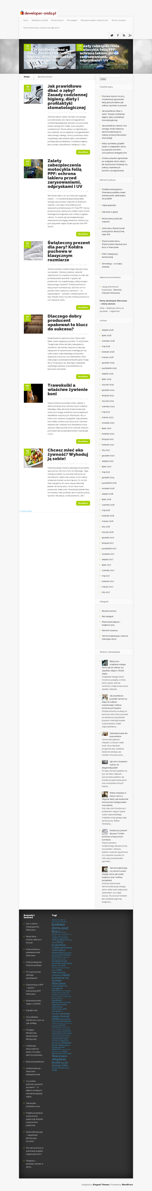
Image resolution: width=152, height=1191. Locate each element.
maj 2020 (106, 472)
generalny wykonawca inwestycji (62, 950)
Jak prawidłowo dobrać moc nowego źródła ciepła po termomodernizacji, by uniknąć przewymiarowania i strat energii (114, 132)
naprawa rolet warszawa (59, 1005)
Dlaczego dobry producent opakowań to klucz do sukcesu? (68, 322)
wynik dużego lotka (60, 1064)
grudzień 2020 (108, 456)
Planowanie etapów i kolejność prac (94, 20)
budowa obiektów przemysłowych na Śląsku (61, 934)
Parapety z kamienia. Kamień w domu (34, 1164)
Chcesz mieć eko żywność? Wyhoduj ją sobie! (68, 454)
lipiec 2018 (106, 499)
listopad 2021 (108, 439)
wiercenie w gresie (110, 212)
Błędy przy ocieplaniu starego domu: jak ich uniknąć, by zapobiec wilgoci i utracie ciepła (114, 667)
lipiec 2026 (106, 335)
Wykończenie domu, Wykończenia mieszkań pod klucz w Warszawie (114, 244)
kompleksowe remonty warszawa (62, 962)
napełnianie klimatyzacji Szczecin (61, 1001)
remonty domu (57, 1031)
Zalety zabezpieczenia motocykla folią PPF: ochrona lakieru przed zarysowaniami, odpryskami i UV (99, 53)
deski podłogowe (59, 940)
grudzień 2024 (108, 390)
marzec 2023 (107, 417)
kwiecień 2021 (108, 445)
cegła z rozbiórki (62, 936)
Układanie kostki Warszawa (61, 1043)
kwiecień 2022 (108, 434)
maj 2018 (106, 510)
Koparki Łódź (32, 1010)
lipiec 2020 (106, 466)
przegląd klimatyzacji (59, 1026)
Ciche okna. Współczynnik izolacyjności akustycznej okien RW (113, 231)
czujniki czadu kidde (60, 938)
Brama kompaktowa (35, 1062)
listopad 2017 (108, 543)
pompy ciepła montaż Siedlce (61, 1016)
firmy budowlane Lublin (59, 945)
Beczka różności (57, 20)
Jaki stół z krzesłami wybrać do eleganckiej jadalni (114, 764)
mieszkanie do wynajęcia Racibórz (59, 988)
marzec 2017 (107, 587)
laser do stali (58, 965)
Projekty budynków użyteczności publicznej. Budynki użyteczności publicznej (34, 1119)
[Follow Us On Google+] (130, 35)
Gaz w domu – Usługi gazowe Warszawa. (32, 927)
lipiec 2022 (106, 428)
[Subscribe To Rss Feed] (124, 35)
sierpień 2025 (107, 374)
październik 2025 (109, 368)
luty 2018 (106, 527)
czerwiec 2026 (108, 341)
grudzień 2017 (108, 537)
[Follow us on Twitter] (112, 35)
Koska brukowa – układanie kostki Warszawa (33, 952)
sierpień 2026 (108, 330)
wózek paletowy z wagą (61, 1069)
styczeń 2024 (108, 401)
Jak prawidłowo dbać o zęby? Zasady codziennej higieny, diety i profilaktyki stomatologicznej (50, 55)
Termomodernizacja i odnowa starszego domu (41, 28)
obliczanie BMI (59, 1009)
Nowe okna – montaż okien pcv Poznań (34, 939)
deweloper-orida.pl (48, 64)
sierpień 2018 (107, 494)
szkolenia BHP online (60, 1039)
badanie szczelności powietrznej (59, 921)
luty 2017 (106, 592)
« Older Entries (25, 511)
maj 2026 (106, 346)
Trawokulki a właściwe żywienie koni (68, 389)
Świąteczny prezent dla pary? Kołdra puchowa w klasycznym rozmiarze (69, 251)
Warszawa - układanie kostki (60, 1059)
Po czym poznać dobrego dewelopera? (33, 975)
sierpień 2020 (108, 461)
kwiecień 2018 (108, 516)
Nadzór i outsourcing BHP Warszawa (61, 997)
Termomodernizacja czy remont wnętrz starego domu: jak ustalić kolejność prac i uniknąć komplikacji (114, 874)
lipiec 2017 (106, 565)
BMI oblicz (63, 922)
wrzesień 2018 (108, 488)
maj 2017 (106, 576)
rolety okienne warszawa (60, 1037)
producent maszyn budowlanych (61, 1020)
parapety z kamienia (57, 1012)
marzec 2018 (107, 521)
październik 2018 (109, 483)
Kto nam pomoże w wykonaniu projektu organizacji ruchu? (34, 1151)
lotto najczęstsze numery (59, 972)
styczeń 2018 (108, 532)
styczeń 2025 (108, 385)
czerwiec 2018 (108, 505)
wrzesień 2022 (108, 423)
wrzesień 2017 (108, 554)
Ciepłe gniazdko (109, 205)
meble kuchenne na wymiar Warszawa (61, 979)
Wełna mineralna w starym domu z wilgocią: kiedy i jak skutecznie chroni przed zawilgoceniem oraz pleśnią (115, 799)
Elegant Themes (101, 1185)
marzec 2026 (108, 357)
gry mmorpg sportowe (61, 956)
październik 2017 (109, 548)
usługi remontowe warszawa (61, 1052)
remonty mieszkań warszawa (62, 1032)
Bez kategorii (72, 20)
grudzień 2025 (108, 363)
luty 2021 (106, 450)
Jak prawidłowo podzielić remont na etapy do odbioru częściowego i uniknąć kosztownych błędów (114, 702)
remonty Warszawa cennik (61, 1035)
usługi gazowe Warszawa (58, 1048)
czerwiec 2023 (108, 406)
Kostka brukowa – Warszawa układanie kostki (34, 1071)
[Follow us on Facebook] (118, 35)
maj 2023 (106, 412)
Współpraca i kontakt (40, 20)
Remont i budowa (118, 20)
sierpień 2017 (107, 559)
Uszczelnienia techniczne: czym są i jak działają (35, 1020)
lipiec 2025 (106, 379)
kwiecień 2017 (108, 581)
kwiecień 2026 (108, 352)
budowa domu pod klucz (60, 928)
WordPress (127, 1185)
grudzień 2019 (108, 477)
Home (25, 20)
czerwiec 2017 (108, 570)
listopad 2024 (108, 395)
